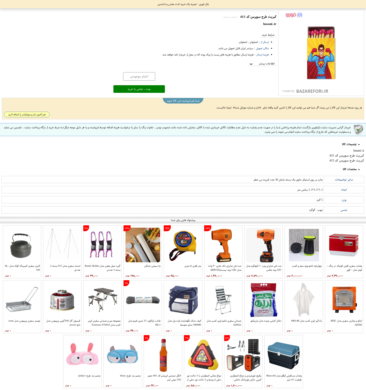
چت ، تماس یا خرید (139, 89)
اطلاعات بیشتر (262, 63)
